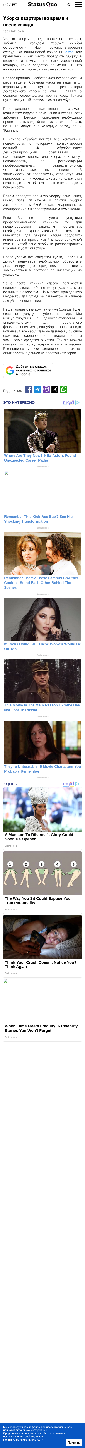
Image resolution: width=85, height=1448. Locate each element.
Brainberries (43, 466)
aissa (69, 52)
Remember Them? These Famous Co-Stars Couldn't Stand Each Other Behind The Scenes (41, 583)
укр (5, 4)
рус (14, 4)
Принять (74, 1442)
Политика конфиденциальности (23, 1439)
